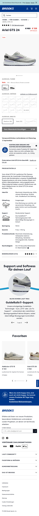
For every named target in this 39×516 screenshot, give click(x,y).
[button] (19, 53)
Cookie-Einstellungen (8, 502)
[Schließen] (36, 2)
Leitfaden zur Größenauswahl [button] (28, 94)
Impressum (5, 486)
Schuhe (24, 20)
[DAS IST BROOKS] (19, 473)
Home (4, 20)
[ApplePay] (25, 446)
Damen (28, 2)
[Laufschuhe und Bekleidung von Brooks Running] (8, 9)
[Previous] (12, 322)
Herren (32, 2)
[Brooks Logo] (19, 411)
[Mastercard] (11, 446)
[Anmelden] (27, 8)
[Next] (26, 322)
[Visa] (5, 446)
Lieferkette (5, 483)
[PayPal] (18, 446)
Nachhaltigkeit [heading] (7, 246)
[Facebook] (7, 438)
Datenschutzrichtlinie (8, 494)
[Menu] (36, 8)
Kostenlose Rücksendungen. (20, 402)
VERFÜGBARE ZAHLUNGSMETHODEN (16, 442)
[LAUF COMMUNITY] (19, 454)
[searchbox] (21, 15)
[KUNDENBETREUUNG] (19, 466)
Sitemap (4, 498)
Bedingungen (6, 490)
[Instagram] (3, 438)
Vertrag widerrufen (7, 505)
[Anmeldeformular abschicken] (35, 431)
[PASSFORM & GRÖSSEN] (19, 460)
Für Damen (14, 20)
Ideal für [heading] (5, 192)
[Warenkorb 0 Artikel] (32, 8)
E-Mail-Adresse (6, 427)
